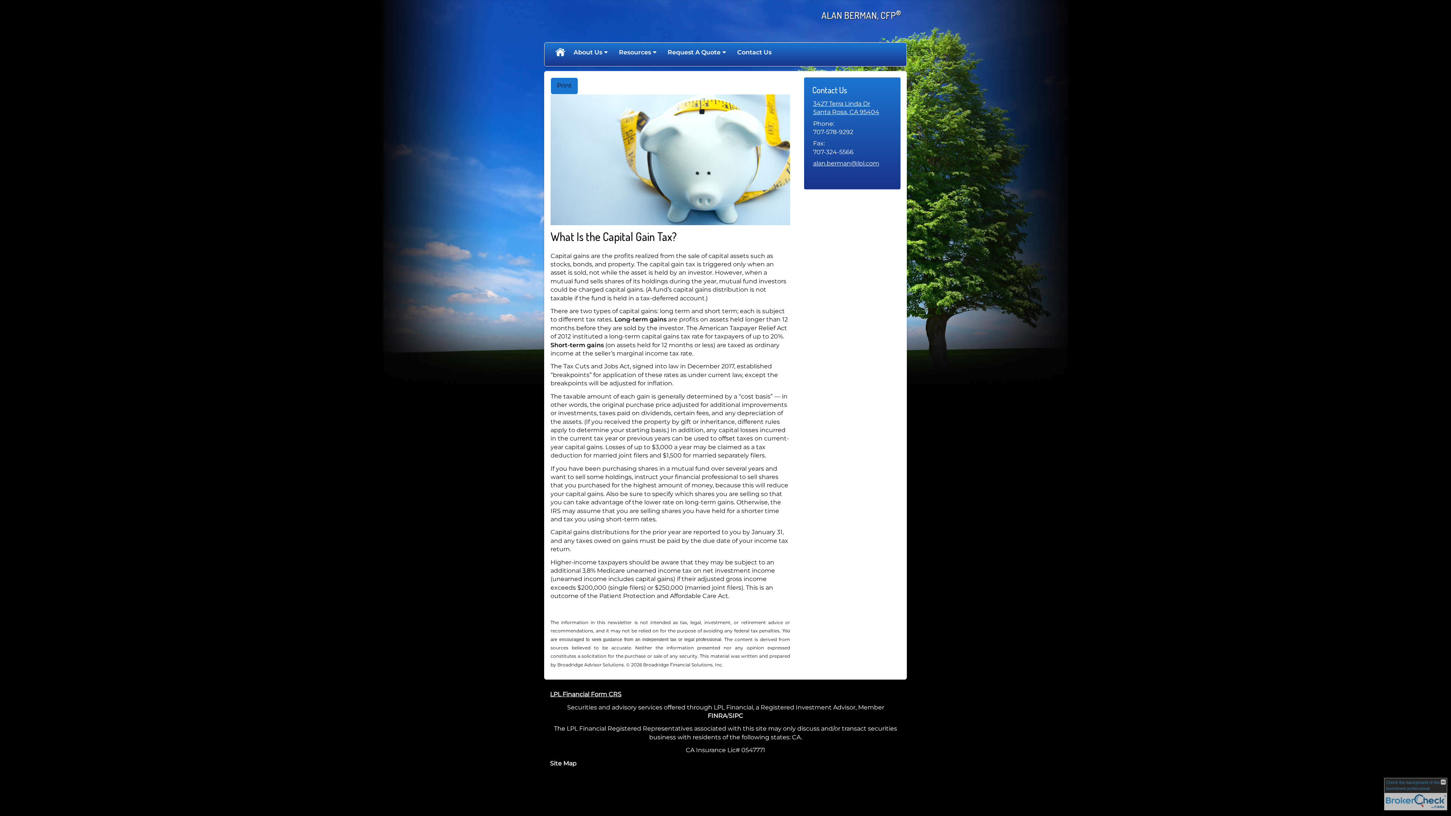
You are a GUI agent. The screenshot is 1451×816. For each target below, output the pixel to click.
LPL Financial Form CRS (586, 694)
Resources (635, 52)
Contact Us (754, 52)
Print (564, 85)
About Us (588, 52)
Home (560, 52)
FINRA (717, 715)
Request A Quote (694, 52)
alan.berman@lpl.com (846, 163)
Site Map (563, 763)
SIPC (736, 715)
